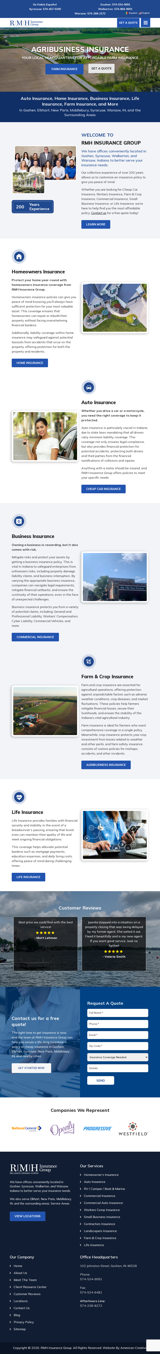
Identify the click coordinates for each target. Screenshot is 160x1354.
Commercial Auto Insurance (103, 1203)
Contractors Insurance (99, 1224)
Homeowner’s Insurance (101, 1175)
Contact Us (22, 1308)
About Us (20, 1273)
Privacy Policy (24, 1322)
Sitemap (20, 1329)
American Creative (133, 1348)
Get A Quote (128, 22)
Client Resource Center (30, 1287)
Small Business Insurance (102, 1217)
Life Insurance (94, 1245)
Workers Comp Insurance (102, 1210)
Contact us (98, 213)
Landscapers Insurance (100, 1231)
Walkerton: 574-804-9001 (115, 9)
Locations (21, 1301)
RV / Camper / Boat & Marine (104, 1189)
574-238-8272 (91, 1306)
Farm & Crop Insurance (100, 1238)
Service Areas (60, 1203)
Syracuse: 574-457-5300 (45, 9)
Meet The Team (25, 1280)
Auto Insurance (94, 1182)
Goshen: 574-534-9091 (115, 4)
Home (18, 1266)
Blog (17, 1315)
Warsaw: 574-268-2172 (90, 13)
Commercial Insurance (99, 1196)
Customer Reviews (27, 1294)
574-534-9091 (91, 1279)
